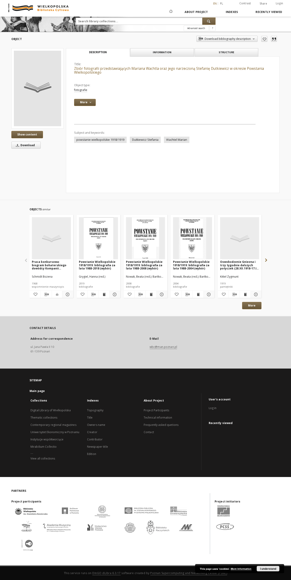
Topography (95, 410)
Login (279, 3)
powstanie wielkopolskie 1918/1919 (100, 140)
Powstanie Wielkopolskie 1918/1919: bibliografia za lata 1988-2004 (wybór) (191, 265)
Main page (37, 391)
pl (221, 3)
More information (241, 568)
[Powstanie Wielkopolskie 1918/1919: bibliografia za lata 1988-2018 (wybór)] (98, 238)
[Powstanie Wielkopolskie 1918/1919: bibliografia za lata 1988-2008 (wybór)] (145, 238)
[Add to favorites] (264, 39)
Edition (91, 454)
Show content (27, 134)
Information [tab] (162, 52)
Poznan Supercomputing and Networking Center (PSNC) (188, 573)
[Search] (209, 21)
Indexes (232, 12)
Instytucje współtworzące (46, 439)
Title (90, 417)
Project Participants (156, 410)
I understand (268, 569)
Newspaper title (97, 447)
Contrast (245, 3)
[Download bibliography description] (46, 294)
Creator (92, 432)
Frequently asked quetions (161, 425)
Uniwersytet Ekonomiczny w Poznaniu (54, 432)
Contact (149, 432)
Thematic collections (43, 417)
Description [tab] (98, 52)
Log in (213, 408)
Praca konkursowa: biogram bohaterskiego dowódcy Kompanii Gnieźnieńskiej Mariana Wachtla (49, 265)
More (252, 305)
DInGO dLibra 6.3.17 (106, 573)
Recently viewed (269, 12)
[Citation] (274, 39)
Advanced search (196, 28)
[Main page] (171, 12)
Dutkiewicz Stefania (145, 140)
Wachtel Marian (176, 140)
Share (263, 3)
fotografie (80, 90)
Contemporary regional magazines (53, 425)
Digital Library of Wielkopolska (50, 410)
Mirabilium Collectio (43, 447)
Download (27, 145)
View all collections (42, 458)
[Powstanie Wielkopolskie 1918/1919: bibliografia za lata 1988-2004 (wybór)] (192, 238)
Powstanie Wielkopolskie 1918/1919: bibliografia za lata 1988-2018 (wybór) (97, 265)
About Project (196, 12)
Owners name (96, 425)
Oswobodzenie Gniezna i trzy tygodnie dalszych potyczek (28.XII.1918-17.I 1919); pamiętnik (238, 265)
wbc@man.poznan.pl (163, 347)
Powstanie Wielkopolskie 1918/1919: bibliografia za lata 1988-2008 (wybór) (144, 265)
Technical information (158, 417)
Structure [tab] (226, 52)
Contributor (95, 439)
